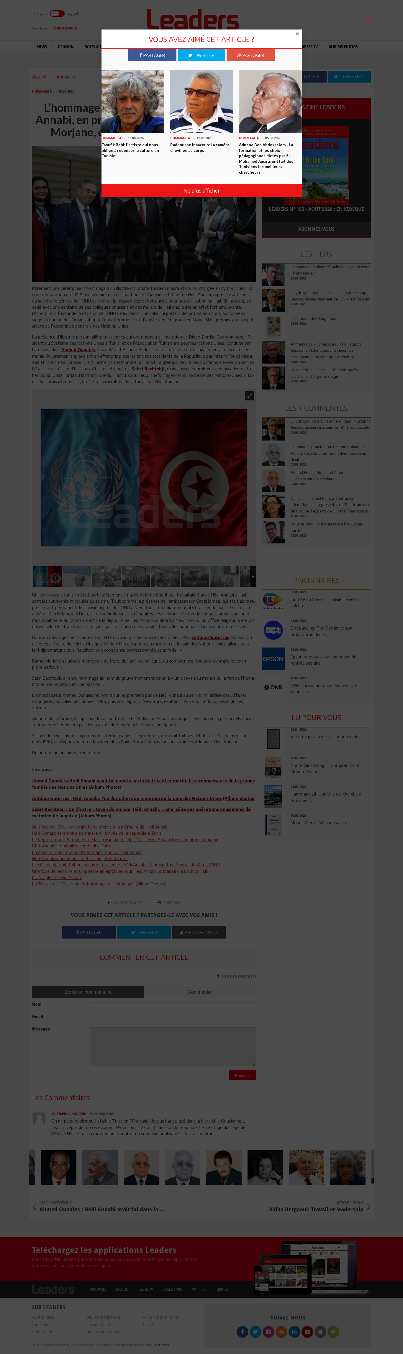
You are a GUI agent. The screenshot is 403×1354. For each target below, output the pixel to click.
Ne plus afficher (202, 190)
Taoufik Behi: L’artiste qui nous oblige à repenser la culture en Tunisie (130, 150)
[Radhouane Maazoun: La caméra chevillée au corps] (201, 101)
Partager (153, 55)
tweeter (203, 55)
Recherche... (276, 19)
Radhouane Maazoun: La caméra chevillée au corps (199, 147)
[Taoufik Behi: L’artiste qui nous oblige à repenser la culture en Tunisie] (132, 101)
